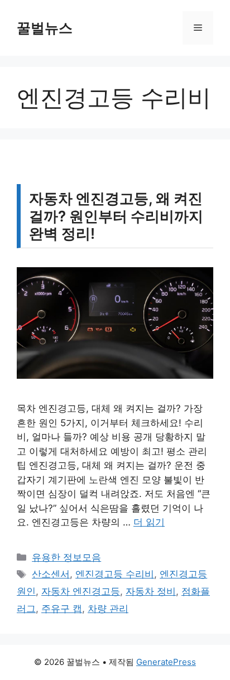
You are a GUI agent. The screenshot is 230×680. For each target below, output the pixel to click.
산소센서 (51, 574)
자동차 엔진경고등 (80, 591)
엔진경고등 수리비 (114, 574)
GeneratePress (166, 662)
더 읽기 (149, 522)
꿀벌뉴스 (45, 28)
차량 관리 (108, 608)
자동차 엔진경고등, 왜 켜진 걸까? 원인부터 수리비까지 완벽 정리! (116, 216)
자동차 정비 (151, 591)
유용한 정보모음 (66, 557)
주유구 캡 (61, 608)
